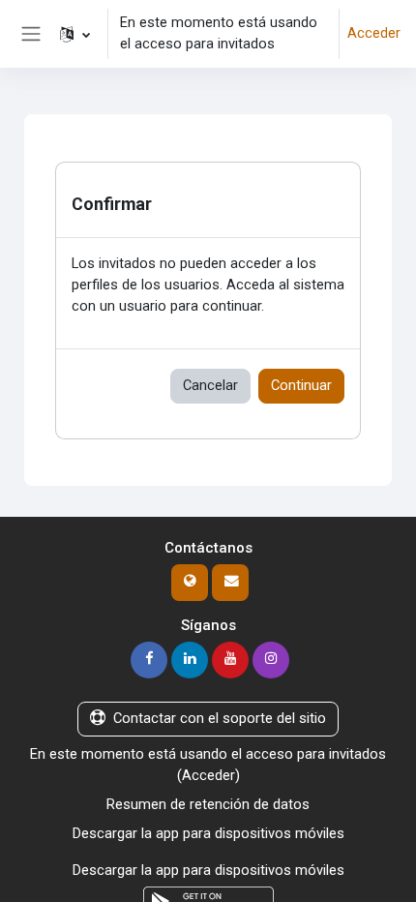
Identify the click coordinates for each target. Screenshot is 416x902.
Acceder (374, 33)
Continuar (301, 385)
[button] (75, 34)
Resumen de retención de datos (208, 804)
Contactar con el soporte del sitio (219, 718)
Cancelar (210, 385)
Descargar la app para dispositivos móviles (208, 833)
